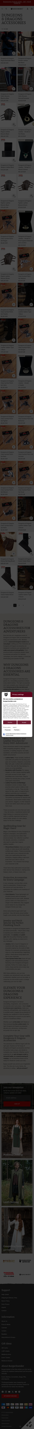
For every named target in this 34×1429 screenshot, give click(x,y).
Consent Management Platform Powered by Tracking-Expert (16, 734)
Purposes (8, 730)
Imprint (14, 727)
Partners (16, 730)
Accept (24, 722)
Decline (10, 722)
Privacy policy (7, 727)
